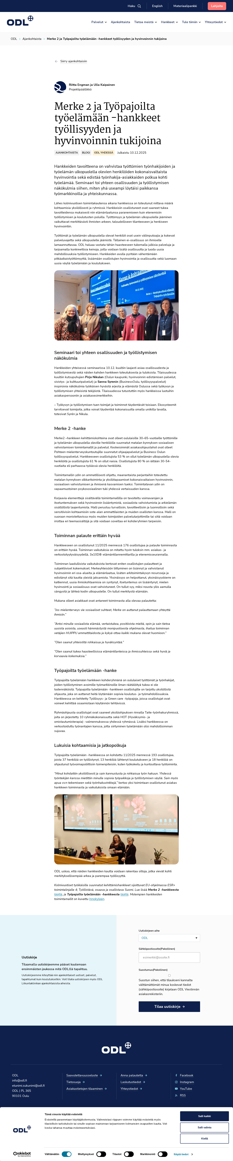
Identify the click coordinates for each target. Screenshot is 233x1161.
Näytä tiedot (181, 1154)
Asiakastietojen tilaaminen (84, 1089)
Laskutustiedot (131, 1082)
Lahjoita (217, 6)
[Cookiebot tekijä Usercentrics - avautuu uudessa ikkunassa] (22, 1154)
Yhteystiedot (129, 1089)
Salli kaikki (204, 1116)
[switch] (101, 1154)
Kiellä (204, 1138)
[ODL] (20, 20)
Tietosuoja (73, 1082)
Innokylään (96, 899)
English (157, 6)
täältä (58, 894)
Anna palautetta (132, 1075)
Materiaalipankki (185, 6)
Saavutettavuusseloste (82, 1075)
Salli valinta (204, 1127)
